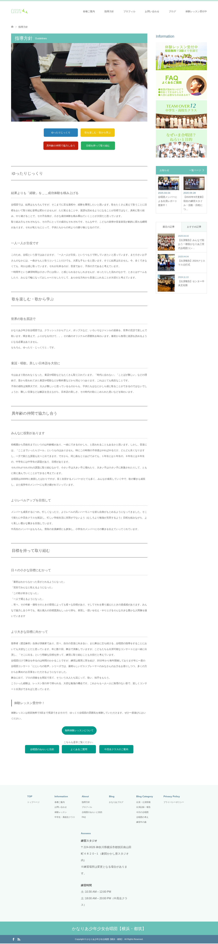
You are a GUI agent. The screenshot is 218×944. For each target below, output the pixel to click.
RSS (19, 939)
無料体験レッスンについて (79, 730)
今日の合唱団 (142, 812)
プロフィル (129, 11)
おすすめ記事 (194, 226)
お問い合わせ (152, 11)
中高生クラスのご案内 (116, 749)
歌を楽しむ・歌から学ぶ (97, 132)
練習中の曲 (141, 822)
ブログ (172, 11)
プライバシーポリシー (174, 802)
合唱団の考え (142, 817)
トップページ (33, 802)
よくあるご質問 (79, 749)
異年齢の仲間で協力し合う (60, 145)
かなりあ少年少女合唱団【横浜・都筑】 (109, 928)
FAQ (84, 817)
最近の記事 (169, 226)
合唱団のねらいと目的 (42, 749)
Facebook (13, 939)
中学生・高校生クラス (64, 817)
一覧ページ (195, 170)
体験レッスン (60, 812)
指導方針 (109, 11)
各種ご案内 (89, 11)
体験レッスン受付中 (196, 11)
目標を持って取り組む (98, 145)
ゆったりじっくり (60, 132)
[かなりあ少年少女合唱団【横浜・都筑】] (28, 11)
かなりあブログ (116, 802)
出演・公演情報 (143, 802)
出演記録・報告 (143, 807)
